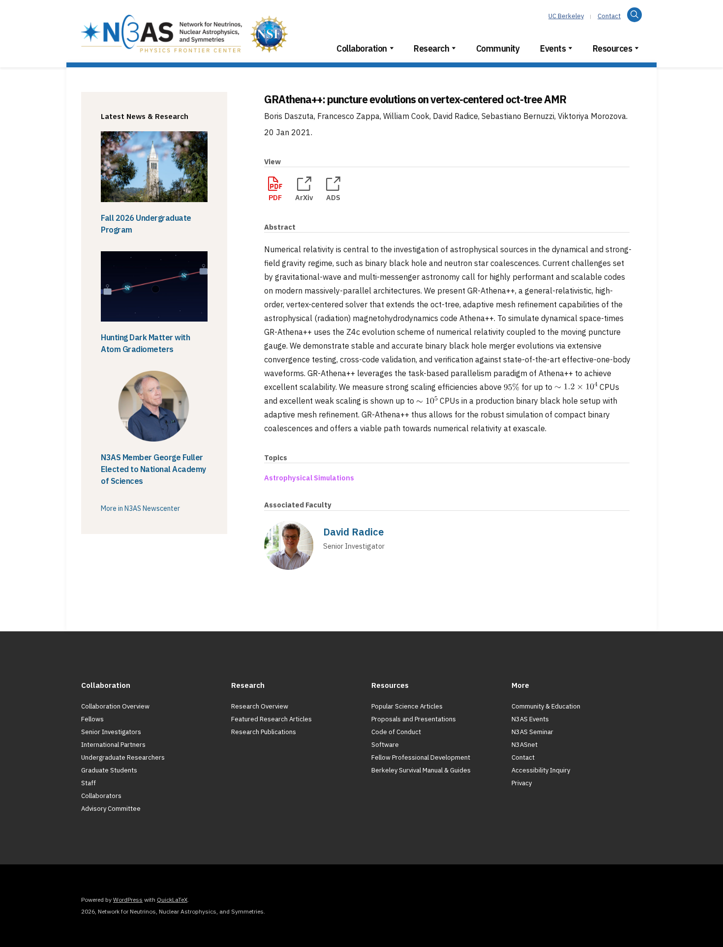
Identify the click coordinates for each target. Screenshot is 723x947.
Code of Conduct (396, 732)
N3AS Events (530, 719)
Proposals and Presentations (413, 719)
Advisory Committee (111, 808)
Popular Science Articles (407, 706)
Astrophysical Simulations (309, 477)
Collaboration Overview (115, 706)
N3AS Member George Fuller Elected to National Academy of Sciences (153, 469)
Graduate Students (109, 770)
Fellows (92, 719)
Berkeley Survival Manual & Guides (421, 770)
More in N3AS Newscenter (140, 508)
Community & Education (546, 706)
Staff (88, 783)
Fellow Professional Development (420, 757)
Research (431, 48)
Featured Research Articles (271, 719)
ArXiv (304, 197)
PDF (275, 197)
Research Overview (259, 706)
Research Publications (263, 732)
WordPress (128, 899)
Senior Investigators (111, 732)
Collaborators (101, 796)
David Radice (353, 531)
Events (553, 48)
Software (385, 744)
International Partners (113, 744)
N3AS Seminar (532, 732)
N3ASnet (525, 744)
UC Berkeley (566, 16)
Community (498, 48)
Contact (609, 16)
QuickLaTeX (172, 899)
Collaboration (361, 48)
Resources (613, 48)
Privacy (522, 783)
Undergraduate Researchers (123, 757)
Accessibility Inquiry (541, 770)
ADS (333, 197)
